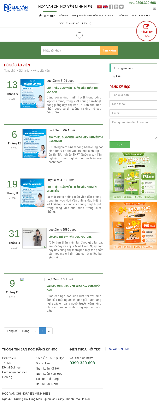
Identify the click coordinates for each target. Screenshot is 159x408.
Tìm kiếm (109, 50)
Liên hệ (86, 23)
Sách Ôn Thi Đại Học (50, 358)
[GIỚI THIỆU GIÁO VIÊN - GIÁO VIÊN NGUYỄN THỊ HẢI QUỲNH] (34, 146)
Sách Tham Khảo (69, 23)
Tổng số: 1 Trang (18, 330)
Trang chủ (9, 70)
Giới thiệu (50, 16)
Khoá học (145, 15)
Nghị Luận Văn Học (49, 374)
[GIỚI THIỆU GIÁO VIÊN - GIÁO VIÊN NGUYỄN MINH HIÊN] (32, 195)
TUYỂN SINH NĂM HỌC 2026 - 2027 (98, 15)
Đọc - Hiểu (43, 363)
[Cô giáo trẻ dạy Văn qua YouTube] (34, 238)
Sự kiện (117, 76)
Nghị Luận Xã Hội (48, 368)
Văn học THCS (127, 15)
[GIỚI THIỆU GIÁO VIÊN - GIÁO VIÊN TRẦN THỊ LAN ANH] (32, 96)
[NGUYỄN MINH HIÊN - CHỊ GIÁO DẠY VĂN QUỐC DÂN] (32, 279)
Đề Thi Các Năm (47, 384)
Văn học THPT (67, 15)
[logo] (16, 11)
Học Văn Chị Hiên (118, 348)
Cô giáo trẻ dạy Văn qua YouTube (70, 237)
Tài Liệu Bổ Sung (47, 379)
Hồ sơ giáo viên (41, 70)
